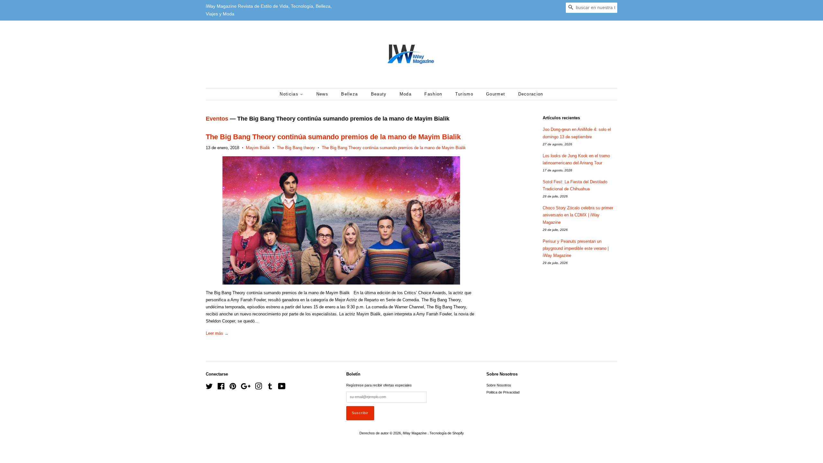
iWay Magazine (415, 433)
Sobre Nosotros (498, 385)
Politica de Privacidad (503, 392)
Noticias (290, 94)
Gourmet (495, 94)
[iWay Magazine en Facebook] (221, 388)
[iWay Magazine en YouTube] (281, 388)
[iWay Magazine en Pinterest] (232, 388)
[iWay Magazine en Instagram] (258, 388)
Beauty (379, 94)
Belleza (349, 94)
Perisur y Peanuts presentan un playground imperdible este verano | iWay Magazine (576, 248)
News (322, 94)
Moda (406, 94)
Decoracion (530, 94)
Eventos (217, 118)
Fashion (433, 94)
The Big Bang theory (296, 147)
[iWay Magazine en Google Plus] (245, 388)
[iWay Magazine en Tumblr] (270, 388)
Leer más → (217, 333)
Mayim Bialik (258, 147)
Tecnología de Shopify (447, 433)
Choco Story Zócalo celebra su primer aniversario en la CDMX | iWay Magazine (578, 214)
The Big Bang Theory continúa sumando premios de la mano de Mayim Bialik (333, 137)
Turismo (464, 94)
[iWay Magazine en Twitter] (209, 388)
